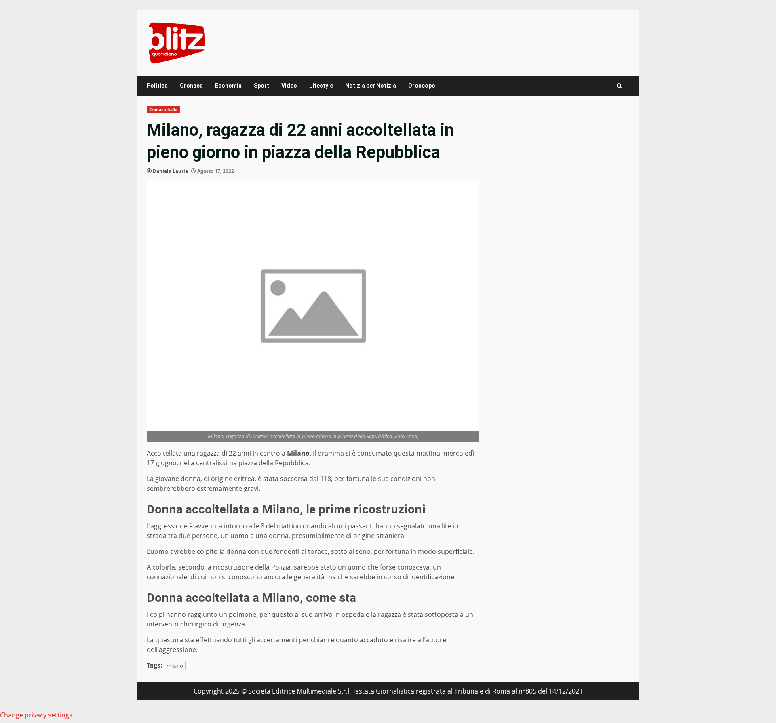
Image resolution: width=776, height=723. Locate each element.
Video (289, 85)
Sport (261, 85)
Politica (157, 85)
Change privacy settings (36, 714)
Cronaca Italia (163, 109)
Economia (228, 85)
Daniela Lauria (170, 171)
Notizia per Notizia (370, 85)
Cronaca (191, 85)
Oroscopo (421, 85)
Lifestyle (321, 85)
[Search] (619, 86)
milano (175, 665)
